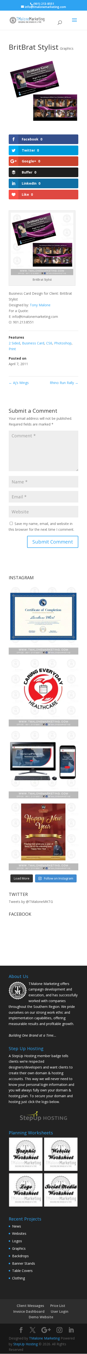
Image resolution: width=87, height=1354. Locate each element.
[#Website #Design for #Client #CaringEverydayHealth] (43, 763)
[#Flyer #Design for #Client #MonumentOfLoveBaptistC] (43, 835)
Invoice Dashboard (28, 1311)
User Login (59, 1311)
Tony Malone (40, 305)
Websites (19, 1233)
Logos (17, 1241)
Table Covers (22, 1270)
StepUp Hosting (25, 1344)
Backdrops (20, 1256)
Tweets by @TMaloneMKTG (31, 901)
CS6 (49, 343)
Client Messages (30, 1305)
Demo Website (41, 1317)
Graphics (66, 48)
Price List (57, 1305)
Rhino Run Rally (64, 382)
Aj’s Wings (19, 382)
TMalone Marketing (44, 1338)
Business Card (33, 343)
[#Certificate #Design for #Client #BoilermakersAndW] (43, 620)
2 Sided (14, 343)
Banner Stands (23, 1263)
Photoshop (63, 343)
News (16, 1226)
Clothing (18, 1278)
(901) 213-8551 (43, 4)
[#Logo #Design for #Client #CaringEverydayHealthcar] (43, 691)
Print (12, 349)
